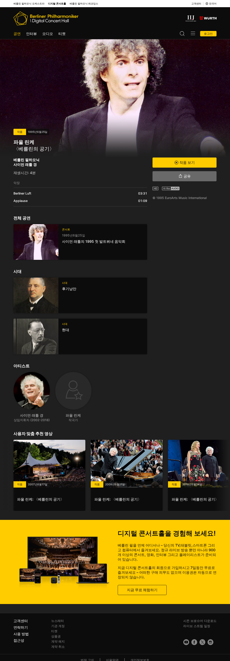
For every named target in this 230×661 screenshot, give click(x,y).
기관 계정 (58, 626)
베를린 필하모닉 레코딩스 (84, 3)
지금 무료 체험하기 (142, 590)
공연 (17, 33)
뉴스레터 (57, 621)
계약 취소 (58, 646)
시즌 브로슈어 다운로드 (200, 621)
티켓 (62, 33)
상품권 (56, 636)
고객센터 (196, 3)
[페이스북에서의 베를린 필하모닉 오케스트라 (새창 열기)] (194, 642)
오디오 (47, 33)
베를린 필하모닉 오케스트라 (28, 3)
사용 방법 (21, 634)
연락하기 (20, 627)
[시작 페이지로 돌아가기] (45, 18)
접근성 (18, 640)
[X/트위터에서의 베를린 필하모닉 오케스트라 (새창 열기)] (202, 642)
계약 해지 (58, 641)
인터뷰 (31, 33)
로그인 (208, 33)
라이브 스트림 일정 (196, 626)
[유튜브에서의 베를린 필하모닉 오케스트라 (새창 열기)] (186, 642)
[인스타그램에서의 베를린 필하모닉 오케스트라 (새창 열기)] (210, 642)
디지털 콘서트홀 (57, 3)
